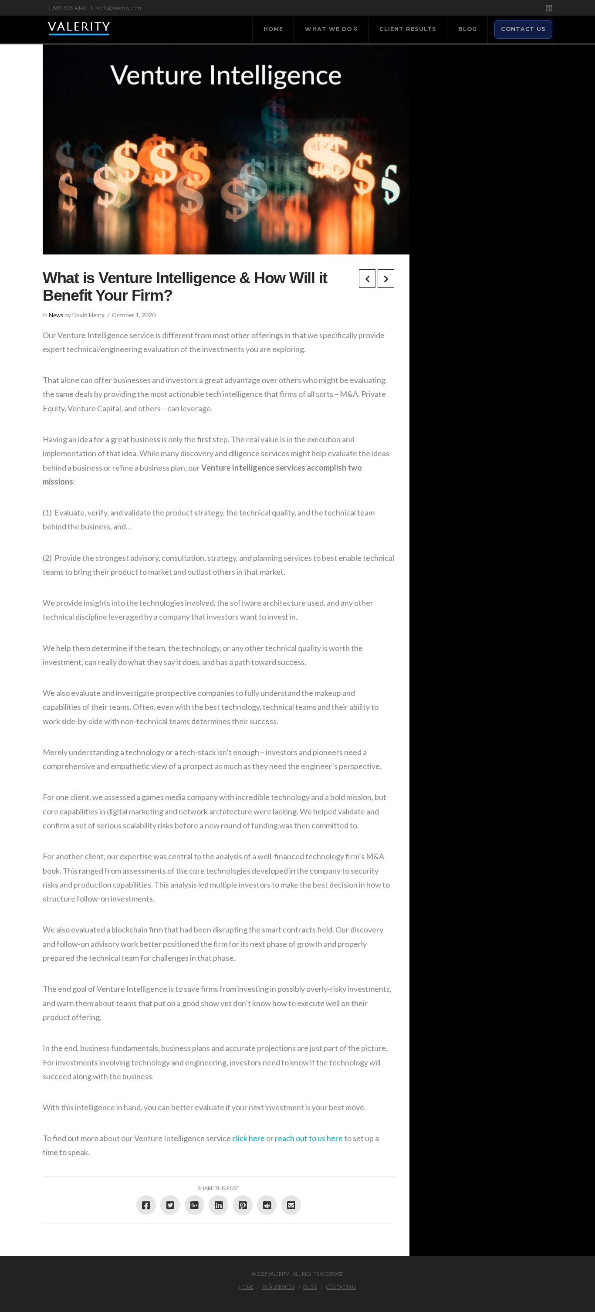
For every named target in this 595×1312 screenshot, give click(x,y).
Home (246, 1287)
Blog (310, 1287)
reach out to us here (309, 1138)
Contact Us (341, 1287)
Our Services (278, 1287)
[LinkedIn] (549, 8)
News (56, 315)
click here (248, 1138)
